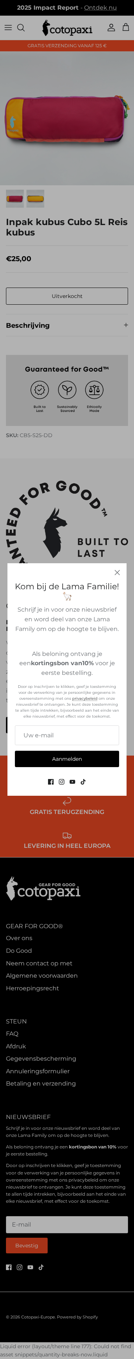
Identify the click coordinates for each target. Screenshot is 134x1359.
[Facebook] (51, 782)
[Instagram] (61, 782)
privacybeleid (85, 698)
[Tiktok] (83, 782)
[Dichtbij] (117, 572)
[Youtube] (72, 782)
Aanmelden (67, 759)
